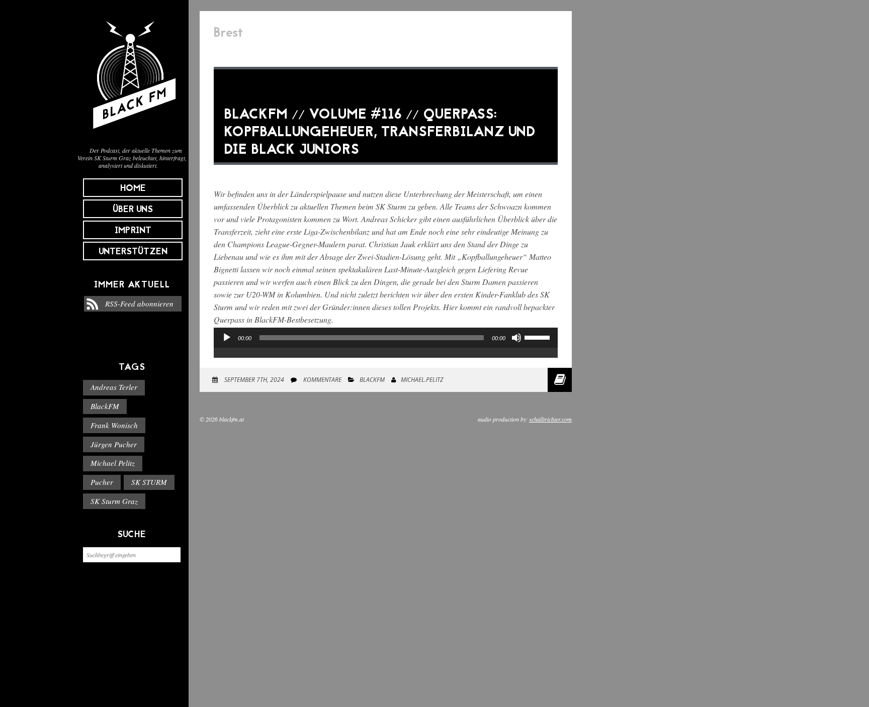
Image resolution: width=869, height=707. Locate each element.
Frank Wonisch (114, 425)
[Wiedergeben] (227, 338)
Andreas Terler (114, 387)
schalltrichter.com (550, 419)
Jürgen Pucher (114, 444)
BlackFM (105, 406)
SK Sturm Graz (114, 501)
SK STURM (149, 482)
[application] (386, 348)
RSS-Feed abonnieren (139, 303)
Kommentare (321, 379)
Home (133, 188)
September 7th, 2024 (253, 379)
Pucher (102, 482)
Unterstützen (133, 252)
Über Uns (133, 210)
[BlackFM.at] (132, 134)
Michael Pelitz (113, 463)
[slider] (539, 337)
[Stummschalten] (516, 338)
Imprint (133, 231)
